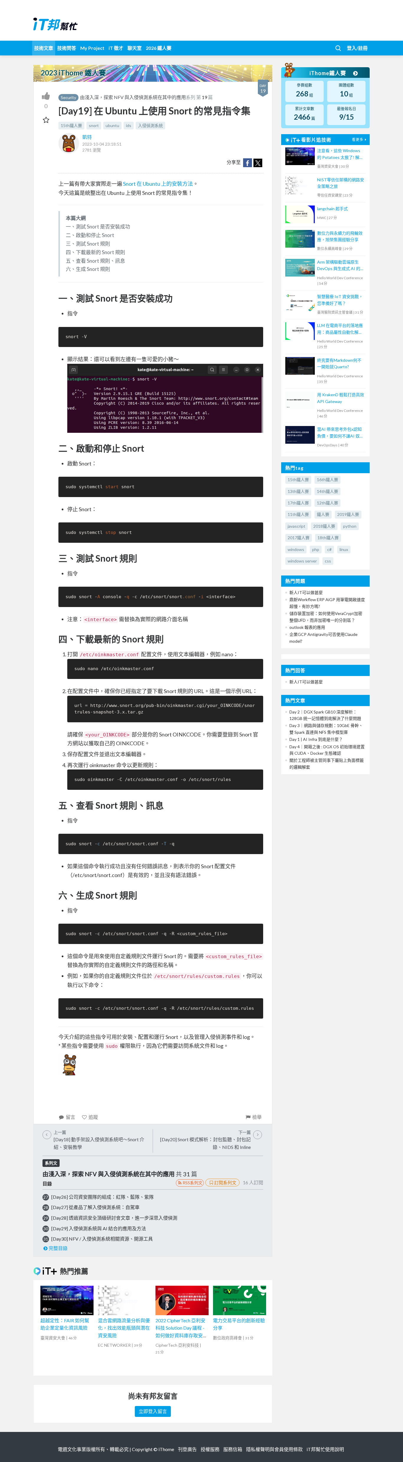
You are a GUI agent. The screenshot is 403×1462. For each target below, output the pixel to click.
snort (94, 125)
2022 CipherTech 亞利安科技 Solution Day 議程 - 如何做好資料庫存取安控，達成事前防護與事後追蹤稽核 (181, 1335)
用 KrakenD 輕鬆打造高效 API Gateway (340, 398)
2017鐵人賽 (298, 537)
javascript (296, 526)
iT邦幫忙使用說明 (325, 1449)
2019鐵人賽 (348, 514)
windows (296, 549)
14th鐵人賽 (327, 491)
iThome (166, 1449)
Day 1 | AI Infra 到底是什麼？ (316, 739)
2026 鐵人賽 (158, 48)
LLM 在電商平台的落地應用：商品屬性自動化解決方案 (340, 329)
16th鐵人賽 (327, 479)
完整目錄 (58, 1248)
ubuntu (112, 125)
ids (128, 125)
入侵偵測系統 (150, 125)
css (328, 560)
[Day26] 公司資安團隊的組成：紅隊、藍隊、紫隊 (102, 1197)
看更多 (357, 139)
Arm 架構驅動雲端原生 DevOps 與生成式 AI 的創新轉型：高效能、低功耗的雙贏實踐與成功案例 (340, 265)
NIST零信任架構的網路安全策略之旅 (340, 183)
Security (68, 97)
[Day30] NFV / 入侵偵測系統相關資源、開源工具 (102, 1238)
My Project (92, 48)
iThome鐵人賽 (328, 73)
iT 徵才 (116, 48)
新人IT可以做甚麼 (306, 592)
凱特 (87, 137)
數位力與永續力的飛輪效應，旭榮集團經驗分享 (340, 236)
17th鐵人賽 (298, 502)
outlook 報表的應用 (307, 627)
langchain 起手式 (332, 208)
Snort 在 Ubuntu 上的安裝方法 (158, 183)
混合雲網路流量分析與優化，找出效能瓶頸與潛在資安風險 (124, 1328)
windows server (302, 560)
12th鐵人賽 (327, 502)
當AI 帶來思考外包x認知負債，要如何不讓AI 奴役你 (340, 433)
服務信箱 (232, 1449)
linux (344, 549)
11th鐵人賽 (298, 514)
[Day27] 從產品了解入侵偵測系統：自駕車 (95, 1207)
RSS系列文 (192, 1182)
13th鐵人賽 (298, 491)
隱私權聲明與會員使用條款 (274, 1449)
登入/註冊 (357, 48)
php (315, 549)
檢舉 (257, 1117)
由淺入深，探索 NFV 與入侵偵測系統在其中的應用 (133, 97)
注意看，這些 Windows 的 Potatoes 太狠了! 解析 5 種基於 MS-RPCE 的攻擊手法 (340, 154)
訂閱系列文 (225, 1182)
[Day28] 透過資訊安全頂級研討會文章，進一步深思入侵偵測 (114, 1218)
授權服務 (210, 1449)
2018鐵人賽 (324, 526)
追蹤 (93, 1117)
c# (329, 549)
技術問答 (66, 48)
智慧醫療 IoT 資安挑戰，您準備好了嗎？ (340, 299)
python (349, 526)
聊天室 (134, 48)
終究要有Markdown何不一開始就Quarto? (339, 363)
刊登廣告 (187, 1449)
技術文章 (43, 48)
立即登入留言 (153, 1411)
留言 (70, 1117)
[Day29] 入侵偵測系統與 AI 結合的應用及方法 (98, 1228)
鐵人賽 (323, 514)
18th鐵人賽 (328, 537)
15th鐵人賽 (71, 125)
